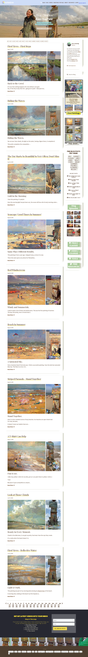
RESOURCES (72, 2)
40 (30, 606)
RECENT (46, 41)
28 (41, 605)
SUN (10, 41)
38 (23, 606)
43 (41, 606)
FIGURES (37, 41)
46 (52, 606)
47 (55, 606)
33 (59, 605)
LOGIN (76, 2)
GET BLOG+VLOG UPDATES (44, 28)
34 (9, 606)
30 (48, 605)
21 (16, 605)
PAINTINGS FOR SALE (58, 2)
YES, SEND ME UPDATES (60, 628)
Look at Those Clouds (18, 494)
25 (30, 605)
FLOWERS (42, 41)
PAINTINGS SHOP (57, 652)
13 (42, 603)
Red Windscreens (16, 270)
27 (37, 605)
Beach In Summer (16, 324)
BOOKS (19, 652)
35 (13, 606)
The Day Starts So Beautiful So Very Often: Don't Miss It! (33, 157)
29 (45, 605)
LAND (20, 41)
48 (59, 606)
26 (34, 605)
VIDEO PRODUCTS (64, 652)
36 (16, 606)
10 (32, 603)
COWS (26, 41)
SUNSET (76, 156)
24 (27, 605)
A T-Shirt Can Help (17, 436)
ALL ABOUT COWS (41, 652)
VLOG (47, 2)
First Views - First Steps (19, 46)
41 (34, 606)
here (74, 59)
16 (53, 603)
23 (23, 605)
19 (9, 605)
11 (35, 603)
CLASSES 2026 (11, 652)
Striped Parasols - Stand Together (24, 378)
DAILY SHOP (71, 652)
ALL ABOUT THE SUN (49, 652)
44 (45, 606)
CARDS (81, 652)
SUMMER (33, 41)
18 (60, 603)
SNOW (30, 41)
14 (46, 603)
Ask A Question (72, 65)
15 (49, 603)
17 (56, 603)
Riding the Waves (16, 100)
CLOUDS (13, 41)
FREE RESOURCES (73, 265)
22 (20, 605)
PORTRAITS (76, 652)
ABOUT (66, 2)
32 (55, 605)
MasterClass (41, 591)
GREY (17, 41)
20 (13, 605)
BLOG (44, 2)
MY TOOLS (29, 652)
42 (37, 606)
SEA (8, 41)
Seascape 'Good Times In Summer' (25, 214)
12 (39, 603)
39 (27, 606)
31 (52, 605)
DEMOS (51, 2)
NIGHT (23, 41)
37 (20, 606)
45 (48, 606)
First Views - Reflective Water (22, 550)
